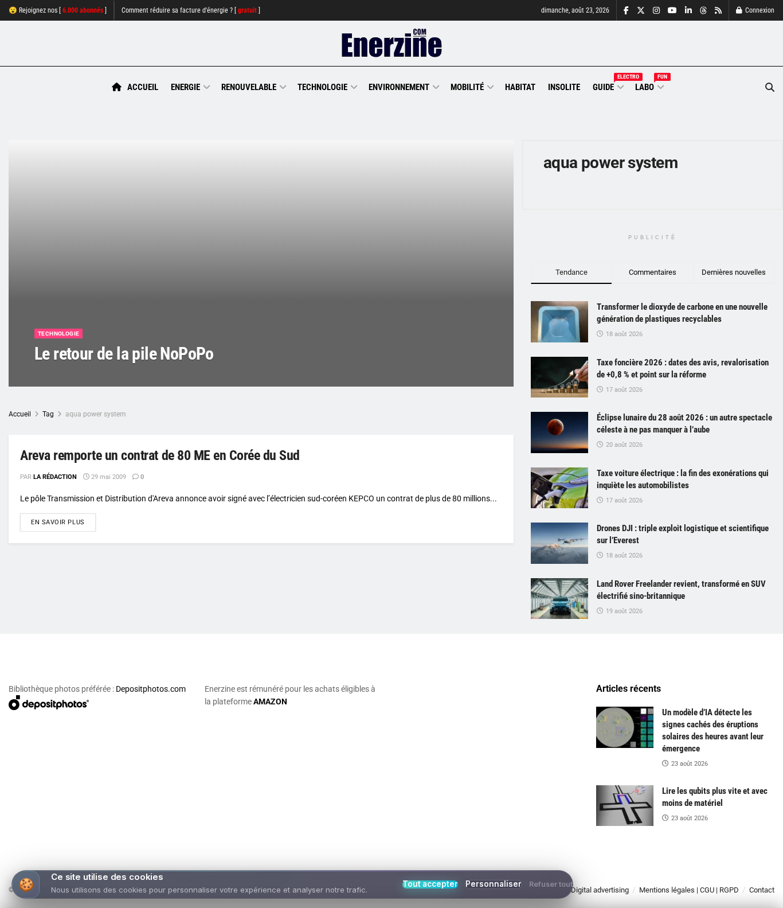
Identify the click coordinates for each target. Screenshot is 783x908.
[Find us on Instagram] (656, 10)
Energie (185, 87)
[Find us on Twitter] (641, 10)
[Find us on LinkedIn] (688, 10)
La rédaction (69, 376)
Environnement (399, 87)
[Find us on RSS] (718, 10)
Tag (48, 414)
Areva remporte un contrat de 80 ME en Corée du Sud (160, 455)
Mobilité (467, 87)
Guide (608, 85)
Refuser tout (551, 884)
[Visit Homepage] (392, 44)
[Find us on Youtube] (672, 10)
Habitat (520, 87)
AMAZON (270, 701)
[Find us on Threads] (703, 11)
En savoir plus (63, 522)
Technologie (322, 87)
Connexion (758, 10)
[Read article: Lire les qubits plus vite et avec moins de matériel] (624, 806)
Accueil (142, 87)
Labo (649, 85)
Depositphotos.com (151, 688)
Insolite (564, 87)
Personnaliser (493, 884)
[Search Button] (769, 87)
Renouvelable (248, 87)
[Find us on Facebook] (626, 10)
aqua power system (95, 414)
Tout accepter (430, 884)
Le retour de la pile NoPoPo (124, 354)
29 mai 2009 (122, 376)
